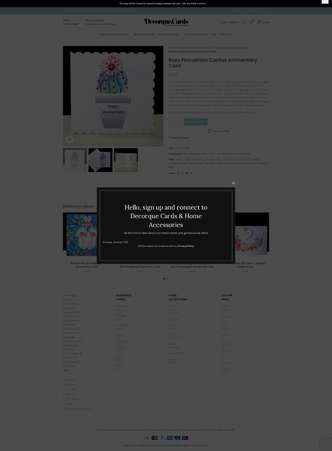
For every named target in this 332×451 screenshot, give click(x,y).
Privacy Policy (186, 246)
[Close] (233, 183)
